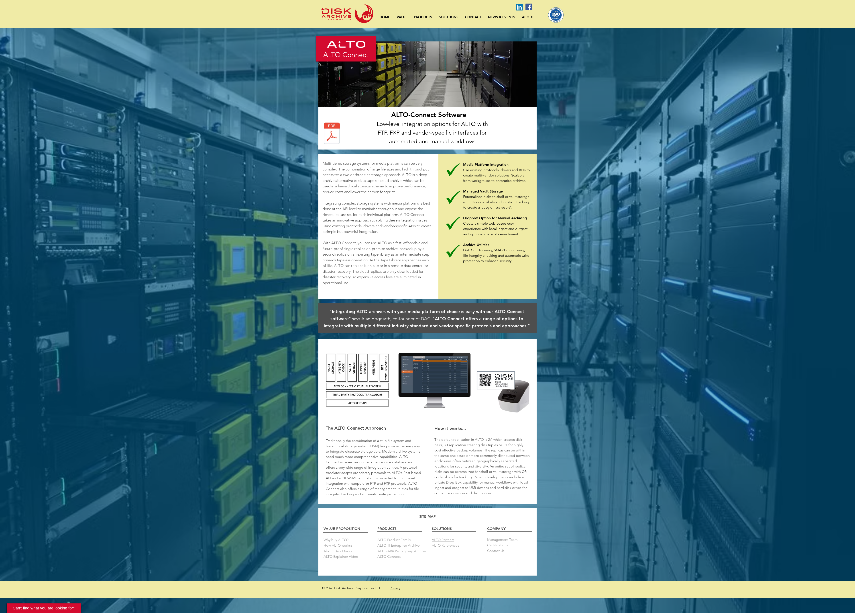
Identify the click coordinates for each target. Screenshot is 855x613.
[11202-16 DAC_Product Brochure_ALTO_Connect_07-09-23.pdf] (332, 133)
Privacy (395, 588)
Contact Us (496, 551)
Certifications (497, 545)
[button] (402, 17)
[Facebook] (528, 7)
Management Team (502, 539)
